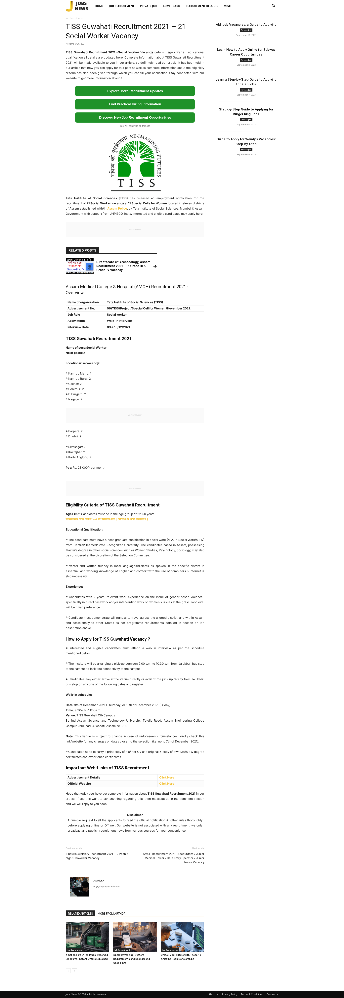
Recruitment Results (202, 6)
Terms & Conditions (252, 994)
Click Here (166, 777)
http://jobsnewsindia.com (106, 886)
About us (213, 994)
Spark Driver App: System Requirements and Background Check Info (131, 958)
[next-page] (74, 970)
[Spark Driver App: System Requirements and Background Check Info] (135, 937)
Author (98, 881)
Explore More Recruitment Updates (135, 91)
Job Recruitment (121, 6)
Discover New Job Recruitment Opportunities (135, 117)
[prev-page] (68, 970)
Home (99, 6)
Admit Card (171, 6)
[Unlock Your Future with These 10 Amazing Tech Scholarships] (182, 937)
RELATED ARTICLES (80, 913)
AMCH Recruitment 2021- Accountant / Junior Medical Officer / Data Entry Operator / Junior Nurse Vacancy (173, 858)
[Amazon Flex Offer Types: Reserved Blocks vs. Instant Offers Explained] (87, 937)
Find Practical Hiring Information (135, 104)
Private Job (148, 6)
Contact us (272, 994)
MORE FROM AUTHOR (111, 913)
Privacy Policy (229, 994)
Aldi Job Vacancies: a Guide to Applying (246, 24)
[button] (273, 6)
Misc (227, 6)
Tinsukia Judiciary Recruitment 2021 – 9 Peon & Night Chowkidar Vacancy (97, 856)
